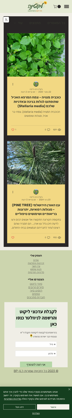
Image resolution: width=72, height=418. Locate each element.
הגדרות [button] (36, 413)
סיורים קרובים (36, 287)
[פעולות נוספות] (12, 84)
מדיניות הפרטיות (36, 272)
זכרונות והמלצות (36, 263)
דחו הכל (20, 407)
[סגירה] (67, 391)
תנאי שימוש (36, 269)
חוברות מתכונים (36, 297)
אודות (36, 260)
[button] (57, 6)
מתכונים (35, 23)
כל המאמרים (56, 23)
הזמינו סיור (36, 290)
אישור (53, 407)
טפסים (36, 294)
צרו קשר (36, 266)
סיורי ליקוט (36, 283)
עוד (20, 23)
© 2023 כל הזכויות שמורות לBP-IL (36, 371)
